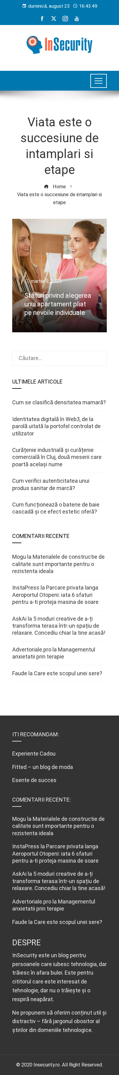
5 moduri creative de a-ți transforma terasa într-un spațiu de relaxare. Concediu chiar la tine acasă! (58, 625)
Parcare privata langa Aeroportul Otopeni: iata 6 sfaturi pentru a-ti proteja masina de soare (55, 594)
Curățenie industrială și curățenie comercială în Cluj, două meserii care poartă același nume (57, 457)
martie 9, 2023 (46, 281)
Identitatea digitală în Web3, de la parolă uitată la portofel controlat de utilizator (56, 426)
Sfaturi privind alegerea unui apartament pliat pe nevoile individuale (57, 304)
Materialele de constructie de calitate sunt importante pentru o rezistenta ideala (58, 564)
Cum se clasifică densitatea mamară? (59, 402)
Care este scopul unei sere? (68, 673)
